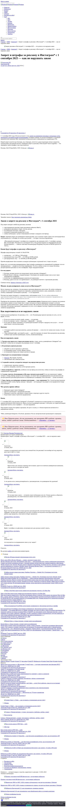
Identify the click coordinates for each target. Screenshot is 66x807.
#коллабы (24, 661)
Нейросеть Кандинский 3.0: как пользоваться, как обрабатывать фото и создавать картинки (27, 791)
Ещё (5, 17)
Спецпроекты (8, 769)
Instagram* (14, 42)
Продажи (10, 29)
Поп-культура (12, 31)
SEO (9, 20)
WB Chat (6, 727)
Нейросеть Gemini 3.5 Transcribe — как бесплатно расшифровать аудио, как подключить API (28, 741)
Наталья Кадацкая (6, 731)
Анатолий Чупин (6, 616)
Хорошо (29, 805)
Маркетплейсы (12, 26)
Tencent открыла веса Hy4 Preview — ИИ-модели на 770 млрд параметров (22, 692)
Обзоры (6, 13)
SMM (5, 12)
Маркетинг (11, 24)
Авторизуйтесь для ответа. (12, 455)
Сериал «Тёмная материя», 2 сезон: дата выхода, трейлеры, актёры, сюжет (22, 718)
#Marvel (3, 661)
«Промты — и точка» (47, 420)
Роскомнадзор (18, 433)
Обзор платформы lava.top (8, 797)
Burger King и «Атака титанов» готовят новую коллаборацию (19, 624)
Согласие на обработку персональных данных (17, 767)
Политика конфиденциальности (13, 766)
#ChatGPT (30, 661)
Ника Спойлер (5, 719)
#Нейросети (37, 661)
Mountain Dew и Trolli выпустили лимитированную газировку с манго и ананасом (25, 674)
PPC (9, 18)
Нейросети (7, 9)
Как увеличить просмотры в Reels (22, 217)
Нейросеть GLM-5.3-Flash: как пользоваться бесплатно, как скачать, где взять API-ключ (26, 753)
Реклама (11, 433)
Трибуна (10, 34)
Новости (6, 7)
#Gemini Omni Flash (47, 661)
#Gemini (55, 661)
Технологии (11, 32)
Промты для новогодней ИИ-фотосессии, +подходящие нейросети (20, 779)
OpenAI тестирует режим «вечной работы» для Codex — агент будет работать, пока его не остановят (30, 683)
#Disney (8, 661)
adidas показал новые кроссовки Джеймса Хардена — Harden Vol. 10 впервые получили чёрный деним (31, 576)
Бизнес (6, 10)
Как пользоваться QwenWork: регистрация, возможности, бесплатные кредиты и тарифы (27, 608)
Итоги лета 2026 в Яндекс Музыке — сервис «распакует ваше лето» (21, 560)
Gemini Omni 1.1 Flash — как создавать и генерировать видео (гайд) (20, 706)
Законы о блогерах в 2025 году (20, 282)
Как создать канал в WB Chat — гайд (12, 730)
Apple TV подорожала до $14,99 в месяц (12, 669)
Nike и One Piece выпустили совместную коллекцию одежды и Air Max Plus (23, 593)
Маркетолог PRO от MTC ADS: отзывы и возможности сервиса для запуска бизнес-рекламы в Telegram (31, 785)
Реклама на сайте (9, 15)
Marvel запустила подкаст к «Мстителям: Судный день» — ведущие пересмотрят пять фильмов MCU (30, 664)
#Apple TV (18, 661)
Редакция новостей (6, 567)
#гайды (60, 661)
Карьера (10, 23)
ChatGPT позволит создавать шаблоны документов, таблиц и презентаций (22, 678)
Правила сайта (8, 764)
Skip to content (5, 1)
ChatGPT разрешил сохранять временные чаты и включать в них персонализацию (25, 688)
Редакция (3, 586)
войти (10, 551)
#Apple (12, 661)
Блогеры (6, 433)
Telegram (6, 358)
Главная (3, 42)
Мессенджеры (12, 27)
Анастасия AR (5, 64)
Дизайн (10, 21)
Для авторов (7, 763)
